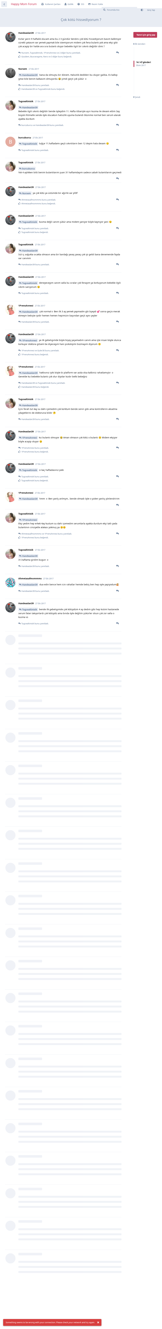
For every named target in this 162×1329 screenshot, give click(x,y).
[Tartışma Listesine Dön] (4, 4)
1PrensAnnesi (29, 340)
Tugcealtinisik (29, 143)
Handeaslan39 (29, 74)
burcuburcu (28, 168)
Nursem (26, 193)
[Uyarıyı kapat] (98, 1322)
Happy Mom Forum (24, 4)
